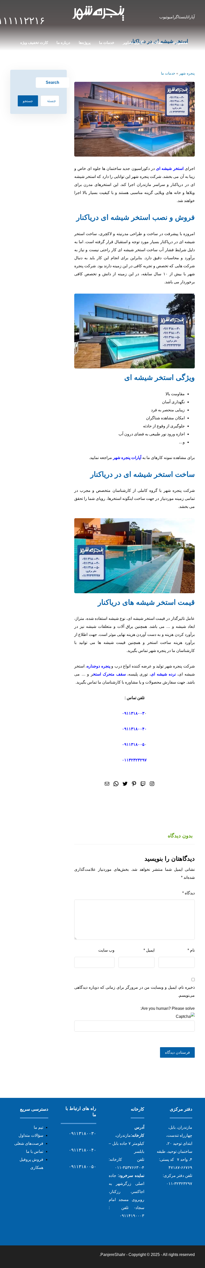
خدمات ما (168, 73)
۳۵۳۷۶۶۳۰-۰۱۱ (128, 1167)
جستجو (28, 101)
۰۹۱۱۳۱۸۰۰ (132, 713)
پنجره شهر (187, 73)
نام (191, 950)
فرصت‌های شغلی (28, 1143)
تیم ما (38, 1127)
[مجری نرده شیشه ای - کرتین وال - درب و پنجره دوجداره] (99, 13)
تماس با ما (34, 1151)
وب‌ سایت (106, 950)
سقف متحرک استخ (109, 674)
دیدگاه (188, 893)
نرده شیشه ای (163, 674)
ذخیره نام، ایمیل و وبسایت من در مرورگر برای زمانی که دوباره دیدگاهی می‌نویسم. (134, 991)
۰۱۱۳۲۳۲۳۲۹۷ (134, 760)
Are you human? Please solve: (167, 1008)
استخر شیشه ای (170, 168)
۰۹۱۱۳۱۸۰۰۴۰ (134, 729)
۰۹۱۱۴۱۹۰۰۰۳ (132, 1216)
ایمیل (149, 950)
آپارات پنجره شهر (127, 457)
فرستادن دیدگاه (177, 1052)
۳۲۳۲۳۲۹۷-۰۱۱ (179, 1183)
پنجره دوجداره (98, 666)
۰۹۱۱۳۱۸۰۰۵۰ (82, 1166)
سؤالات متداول (30, 1135)
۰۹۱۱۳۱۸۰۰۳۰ (82, 1133)
